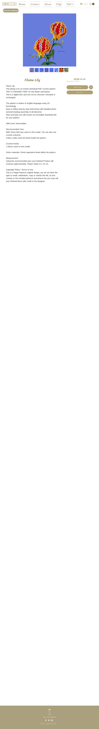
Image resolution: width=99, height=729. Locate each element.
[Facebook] (46, 720)
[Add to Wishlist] (91, 87)
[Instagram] (52, 720)
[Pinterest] (49, 720)
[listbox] (9, 4)
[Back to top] (50, 710)
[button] (9, 4)
